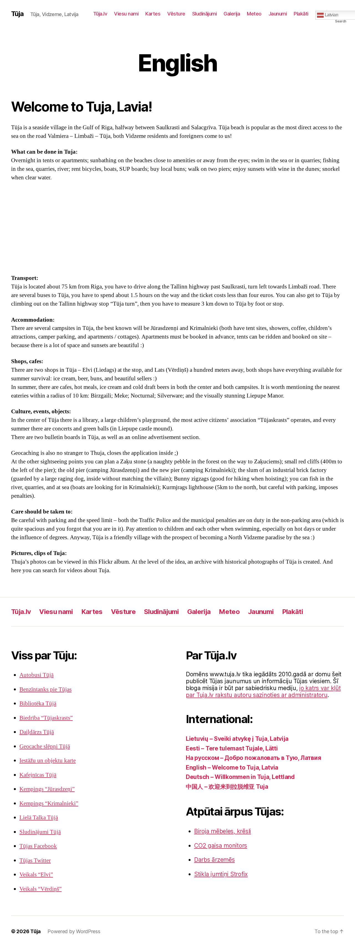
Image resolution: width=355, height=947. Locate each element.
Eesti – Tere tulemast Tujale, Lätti (232, 748)
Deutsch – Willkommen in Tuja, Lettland (240, 776)
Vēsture (176, 14)
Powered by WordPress (73, 931)
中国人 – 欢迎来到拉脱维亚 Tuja (227, 786)
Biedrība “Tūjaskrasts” (46, 718)
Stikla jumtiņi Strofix (221, 874)
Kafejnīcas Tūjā (37, 775)
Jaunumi (277, 14)
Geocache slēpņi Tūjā (44, 746)
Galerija (232, 14)
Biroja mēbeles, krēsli (222, 831)
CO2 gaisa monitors (220, 845)
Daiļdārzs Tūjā (36, 732)
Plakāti (301, 14)
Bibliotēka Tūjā (37, 703)
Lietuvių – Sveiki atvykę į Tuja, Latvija (237, 738)
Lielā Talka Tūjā (38, 817)
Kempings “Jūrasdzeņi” (47, 789)
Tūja (17, 14)
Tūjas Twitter (35, 860)
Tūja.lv (100, 14)
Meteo (254, 14)
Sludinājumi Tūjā (40, 832)
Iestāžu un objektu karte (47, 760)
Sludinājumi (204, 14)
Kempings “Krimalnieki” (48, 803)
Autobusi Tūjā (36, 675)
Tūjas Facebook (38, 846)
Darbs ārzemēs (214, 859)
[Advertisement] (177, 228)
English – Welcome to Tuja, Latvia (232, 767)
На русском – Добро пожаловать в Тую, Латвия (253, 757)
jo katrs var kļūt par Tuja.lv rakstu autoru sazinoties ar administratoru (263, 691)
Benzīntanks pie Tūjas (45, 689)
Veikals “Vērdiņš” (40, 889)
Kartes (152, 14)
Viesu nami (126, 14)
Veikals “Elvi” (36, 874)
